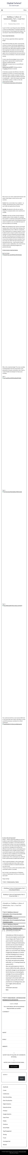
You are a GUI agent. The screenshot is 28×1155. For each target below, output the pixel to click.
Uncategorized (6, 1141)
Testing (17, 882)
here (23, 32)
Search (5, 1074)
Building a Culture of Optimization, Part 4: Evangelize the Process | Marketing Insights (13, 920)
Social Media (6, 1127)
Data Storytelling (7, 1097)
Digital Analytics (11, 882)
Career (4, 1090)
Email (4, 1039)
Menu (25, 10)
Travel (4, 1137)
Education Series (7, 1107)
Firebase (5, 1110)
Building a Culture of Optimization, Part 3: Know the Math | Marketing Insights (12, 914)
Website (4, 1046)
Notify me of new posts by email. (14, 1062)
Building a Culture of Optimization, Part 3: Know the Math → (14, 895)
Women (5, 1144)
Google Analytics (7, 1114)
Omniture (5, 1124)
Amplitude (5, 1087)
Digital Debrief (14, 3)
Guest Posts (6, 1117)
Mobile (4, 1121)
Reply (7, 989)
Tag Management (7, 1131)
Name (4, 1032)
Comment (5, 1011)
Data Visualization (7, 1100)
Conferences (6, 1093)
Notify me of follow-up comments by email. (14, 1056)
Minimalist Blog (22, 1151)
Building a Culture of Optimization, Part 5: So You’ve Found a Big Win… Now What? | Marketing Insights (13, 926)
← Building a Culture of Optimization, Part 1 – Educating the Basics (14, 888)
